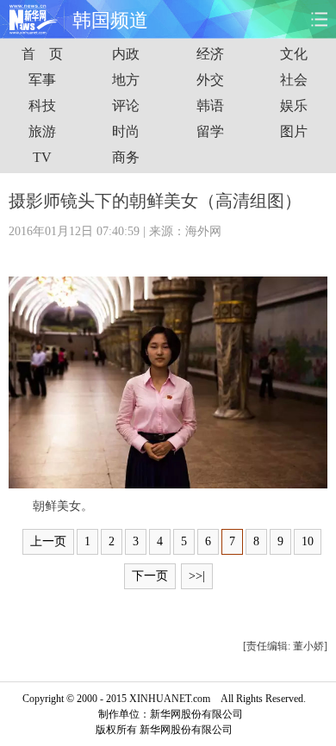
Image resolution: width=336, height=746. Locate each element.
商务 (126, 157)
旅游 (42, 131)
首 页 (42, 54)
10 (308, 541)
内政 (126, 54)
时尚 (126, 131)
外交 (210, 79)
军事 (42, 79)
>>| (197, 575)
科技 (42, 105)
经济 (210, 54)
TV (42, 157)
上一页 (48, 541)
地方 (126, 79)
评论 (126, 105)
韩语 (210, 105)
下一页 (150, 575)
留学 (210, 131)
